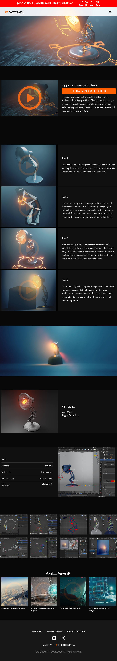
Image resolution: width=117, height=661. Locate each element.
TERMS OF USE (55, 631)
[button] (110, 12)
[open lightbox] (14, 524)
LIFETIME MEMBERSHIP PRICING (88, 91)
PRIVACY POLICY (76, 631)
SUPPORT (37, 631)
